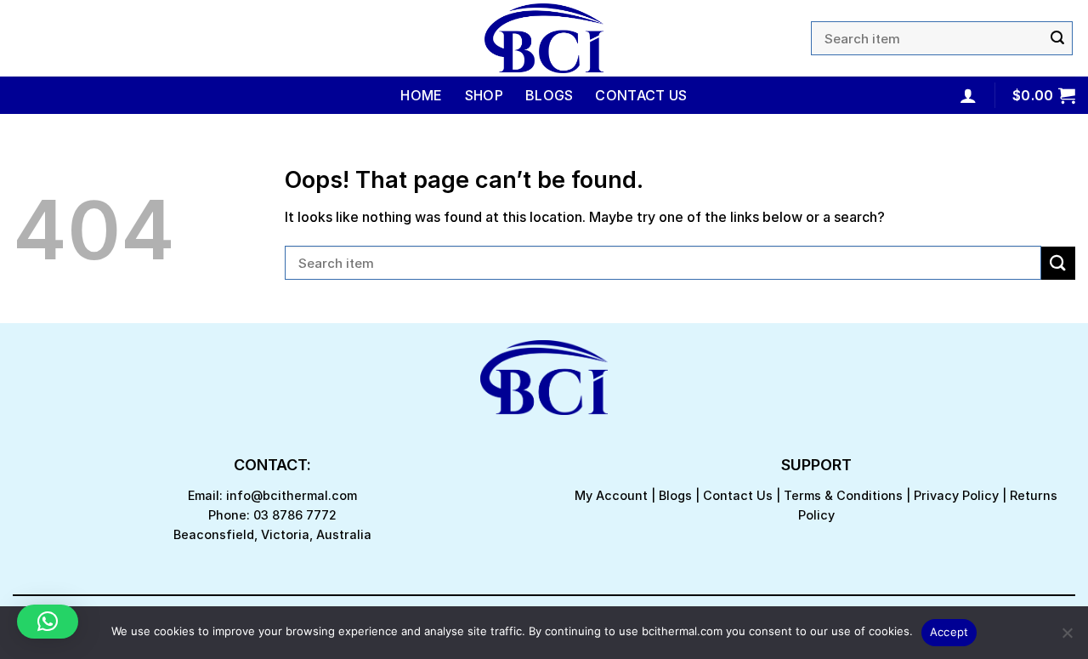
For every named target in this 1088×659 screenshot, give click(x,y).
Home (421, 95)
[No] (1066, 637)
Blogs (549, 95)
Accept (949, 632)
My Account (611, 495)
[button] (47, 622)
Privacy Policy (956, 495)
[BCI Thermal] (544, 38)
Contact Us (641, 95)
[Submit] (1057, 38)
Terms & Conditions (843, 495)
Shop (484, 95)
